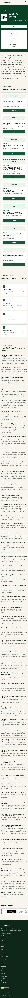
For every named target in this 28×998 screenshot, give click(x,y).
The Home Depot (4, 935)
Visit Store (14, 26)
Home (2, 10)
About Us (3, 962)
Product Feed (4, 952)
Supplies (6, 10)
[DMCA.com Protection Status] (5, 988)
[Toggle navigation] (25, 2)
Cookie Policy (4, 982)
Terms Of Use (4, 976)
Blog (2, 970)
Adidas (2, 946)
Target (2, 940)
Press (2, 968)
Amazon (2, 944)
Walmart (2, 937)
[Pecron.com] (15, 911)
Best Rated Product (5, 954)
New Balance (4, 942)
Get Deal (14, 110)
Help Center (3, 966)
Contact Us (3, 964)
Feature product (4, 956)
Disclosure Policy (4, 980)
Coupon (5, 2)
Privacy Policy (4, 978)
